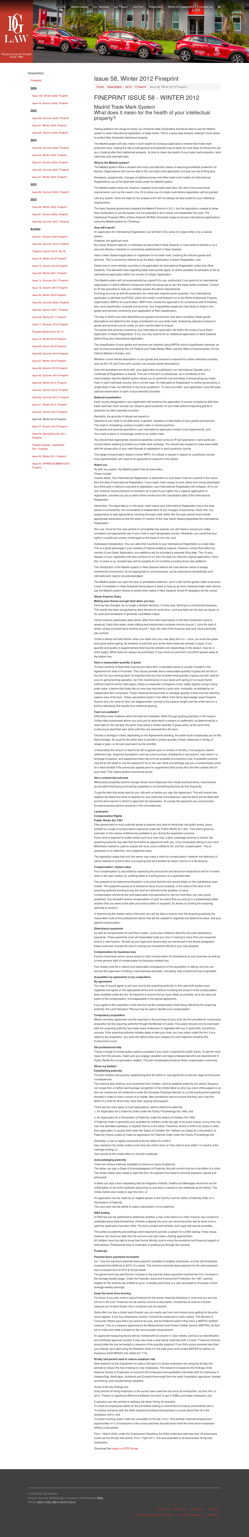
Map (100, 1498)
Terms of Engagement (191, 1514)
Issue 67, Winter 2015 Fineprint (49, 360)
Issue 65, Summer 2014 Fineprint (50, 375)
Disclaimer (213, 1514)
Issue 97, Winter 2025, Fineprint (49, 125)
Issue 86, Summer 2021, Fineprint (50, 221)
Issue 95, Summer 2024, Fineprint (50, 147)
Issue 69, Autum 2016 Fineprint (49, 346)
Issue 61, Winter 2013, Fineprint (49, 404)
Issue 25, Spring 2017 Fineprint (49, 317)
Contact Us (163, 1509)
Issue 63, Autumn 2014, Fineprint (50, 390)
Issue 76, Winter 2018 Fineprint (49, 258)
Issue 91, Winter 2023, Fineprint (49, 177)
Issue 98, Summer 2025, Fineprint (50, 118)
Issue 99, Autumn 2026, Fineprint (50, 103)
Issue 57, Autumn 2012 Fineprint (49, 426)
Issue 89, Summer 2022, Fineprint (50, 192)
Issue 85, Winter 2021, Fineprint (49, 273)
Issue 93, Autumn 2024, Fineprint (50, 162)
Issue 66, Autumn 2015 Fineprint (49, 368)
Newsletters (115, 87)
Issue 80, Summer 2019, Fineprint (50, 244)
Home (100, 87)
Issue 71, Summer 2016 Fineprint (50, 324)
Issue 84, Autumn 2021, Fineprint (50, 309)
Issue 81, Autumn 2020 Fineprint (49, 236)
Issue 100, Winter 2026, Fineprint (50, 95)
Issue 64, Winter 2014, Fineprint (49, 382)
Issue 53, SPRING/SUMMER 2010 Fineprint (51, 465)
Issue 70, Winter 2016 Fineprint (49, 339)
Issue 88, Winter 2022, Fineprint (49, 207)
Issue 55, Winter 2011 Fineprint (49, 456)
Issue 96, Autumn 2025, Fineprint (50, 132)
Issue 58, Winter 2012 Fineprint (49, 419)
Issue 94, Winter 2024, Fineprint (49, 155)
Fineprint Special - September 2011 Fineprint (48, 446)
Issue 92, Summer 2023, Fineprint (50, 169)
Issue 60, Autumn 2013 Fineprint (49, 411)
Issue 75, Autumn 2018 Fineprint (49, 265)
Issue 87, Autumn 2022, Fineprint (50, 214)
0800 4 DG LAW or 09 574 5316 (56, 1502)
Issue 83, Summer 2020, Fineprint (50, 302)
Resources (179, 1509)
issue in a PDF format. (125, 1448)
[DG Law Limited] (16, 36)
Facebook (213, 1509)
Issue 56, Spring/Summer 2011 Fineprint (49, 435)
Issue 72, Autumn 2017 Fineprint (49, 287)
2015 (129, 87)
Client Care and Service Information (154, 1514)
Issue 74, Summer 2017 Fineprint (50, 280)
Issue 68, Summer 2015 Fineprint (50, 353)
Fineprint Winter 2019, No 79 (47, 331)
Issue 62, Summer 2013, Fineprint (50, 397)
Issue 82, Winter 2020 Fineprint (49, 295)
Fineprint (140, 87)
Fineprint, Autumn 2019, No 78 (48, 251)
